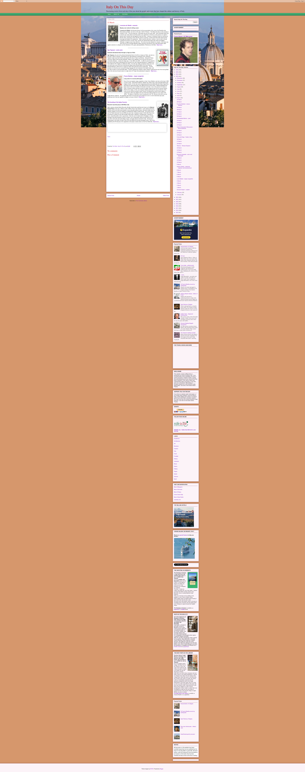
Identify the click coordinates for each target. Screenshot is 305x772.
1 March (179, 207)
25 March (179, 136)
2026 (177, 89)
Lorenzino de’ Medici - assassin (128, 25)
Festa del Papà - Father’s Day (184, 157)
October (179, 102)
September (180, 104)
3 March (179, 203)
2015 (177, 232)
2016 (177, 230)
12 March (179, 177)
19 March (179, 154)
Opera (175, 486)
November (180, 100)
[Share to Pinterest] (140, 146)
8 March (179, 190)
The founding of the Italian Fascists (117, 102)
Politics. (176, 488)
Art (174, 463)
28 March (179, 129)
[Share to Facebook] (138, 146)
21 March (179, 150)
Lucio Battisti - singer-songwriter (185, 198)
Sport (175, 498)
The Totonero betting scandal (188, 352)
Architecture (177, 461)
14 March (179, 170)
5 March (179, 196)
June (178, 111)
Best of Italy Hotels (178, 517)
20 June (183, 275)
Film (175, 471)
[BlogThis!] (135, 146)
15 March (179, 167)
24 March (179, 140)
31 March (179, 119)
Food (175, 473)
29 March (179, 127)
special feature (183, 555)
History (176, 478)
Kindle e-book (177, 666)
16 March (179, 163)
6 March (179, 194)
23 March (179, 142)
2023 (177, 96)
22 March (179, 144)
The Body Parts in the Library (181, 713)
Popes (175, 491)
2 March (179, 205)
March (179, 117)
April (178, 115)
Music (175, 483)
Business (176, 466)
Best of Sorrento (178, 509)
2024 (177, 94)
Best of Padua (177, 512)
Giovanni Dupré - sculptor (183, 209)
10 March (179, 182)
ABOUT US (116, 14)
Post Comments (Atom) (141, 200)
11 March (179, 180)
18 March (179, 159)
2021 (177, 219)
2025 (177, 92)
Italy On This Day (120, 6)
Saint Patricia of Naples (186, 324)
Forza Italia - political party (187, 285)
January (179, 214)
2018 (177, 225)
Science (176, 496)
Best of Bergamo (178, 507)
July (178, 109)
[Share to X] (137, 146)
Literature (176, 481)
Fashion (176, 468)
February (179, 212)
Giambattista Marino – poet (183, 138)
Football (176, 476)
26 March (179, 134)
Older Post (166, 195)
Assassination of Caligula (187, 266)
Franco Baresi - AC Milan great (183, 56)
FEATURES (125, 14)
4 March (179, 200)
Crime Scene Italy (178, 514)
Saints (175, 493)
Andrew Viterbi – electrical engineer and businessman (184, 187)
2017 (177, 228)
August (179, 106)
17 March (179, 161)
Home (109, 14)
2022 (177, 217)
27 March (179, 131)
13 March (179, 172)
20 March (179, 152)
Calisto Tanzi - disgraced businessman (187, 334)
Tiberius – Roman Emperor (183, 165)
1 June (182, 294)
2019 (177, 223)
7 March (179, 192)
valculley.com (177, 519)
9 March (179, 184)
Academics (177, 458)
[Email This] (134, 146)
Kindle (183, 629)
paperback (176, 629)
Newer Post (110, 195)
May (178, 113)
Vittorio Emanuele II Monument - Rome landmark (185, 147)
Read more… (160, 45)
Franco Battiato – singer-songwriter (134, 76)
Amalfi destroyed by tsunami (188, 754)
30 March (179, 121)
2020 (177, 221)
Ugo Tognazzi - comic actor (115, 50)
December (180, 98)
